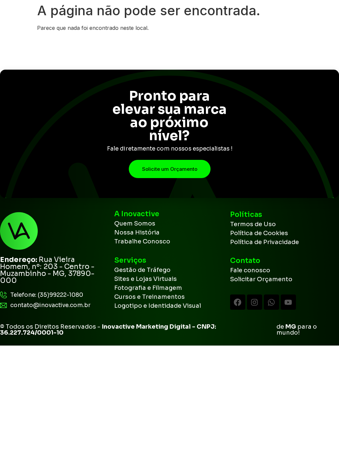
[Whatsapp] (271, 302)
